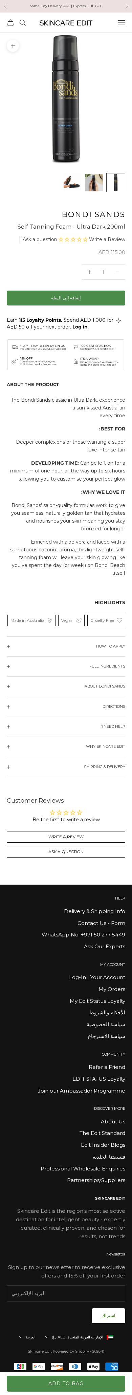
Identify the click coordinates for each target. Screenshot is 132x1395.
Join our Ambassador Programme (81, 1090)
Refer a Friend (107, 1067)
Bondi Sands (93, 214)
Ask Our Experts (104, 946)
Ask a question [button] (66, 851)
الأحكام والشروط (107, 1012)
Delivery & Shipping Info (94, 911)
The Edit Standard (102, 1133)
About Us (113, 1121)
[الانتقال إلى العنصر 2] (94, 182)
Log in (80, 327)
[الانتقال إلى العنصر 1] (115, 182)
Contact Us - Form (101, 923)
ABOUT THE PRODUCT (33, 384)
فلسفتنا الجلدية (109, 1157)
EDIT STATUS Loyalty (98, 1079)
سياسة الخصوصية (106, 1024)
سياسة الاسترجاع (106, 1036)
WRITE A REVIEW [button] (66, 836)
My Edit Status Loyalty (97, 1001)
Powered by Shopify (71, 1351)
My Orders (111, 989)
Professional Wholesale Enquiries (83, 1168)
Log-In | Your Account (97, 977)
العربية (31, 1337)
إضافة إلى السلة (66, 297)
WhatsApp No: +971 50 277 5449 (83, 934)
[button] (74, 239)
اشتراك (108, 1315)
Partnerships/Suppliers (96, 1180)
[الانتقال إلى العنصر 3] (72, 182)
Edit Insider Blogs (103, 1145)
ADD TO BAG (66, 1383)
